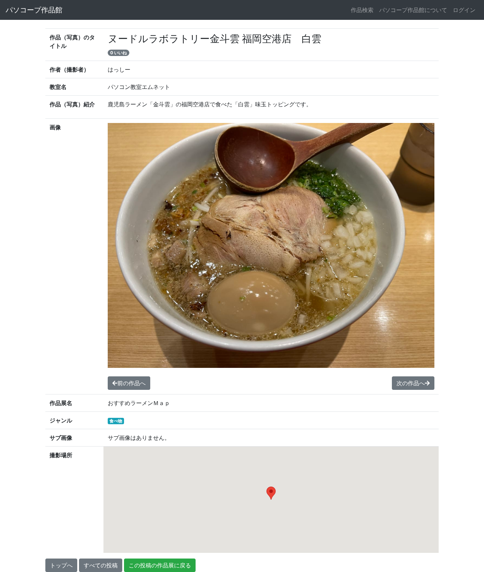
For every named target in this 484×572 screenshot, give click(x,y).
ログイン (464, 9)
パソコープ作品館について (413, 9)
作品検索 (362, 9)
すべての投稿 (101, 565)
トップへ (61, 565)
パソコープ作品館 (34, 10)
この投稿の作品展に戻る (160, 565)
